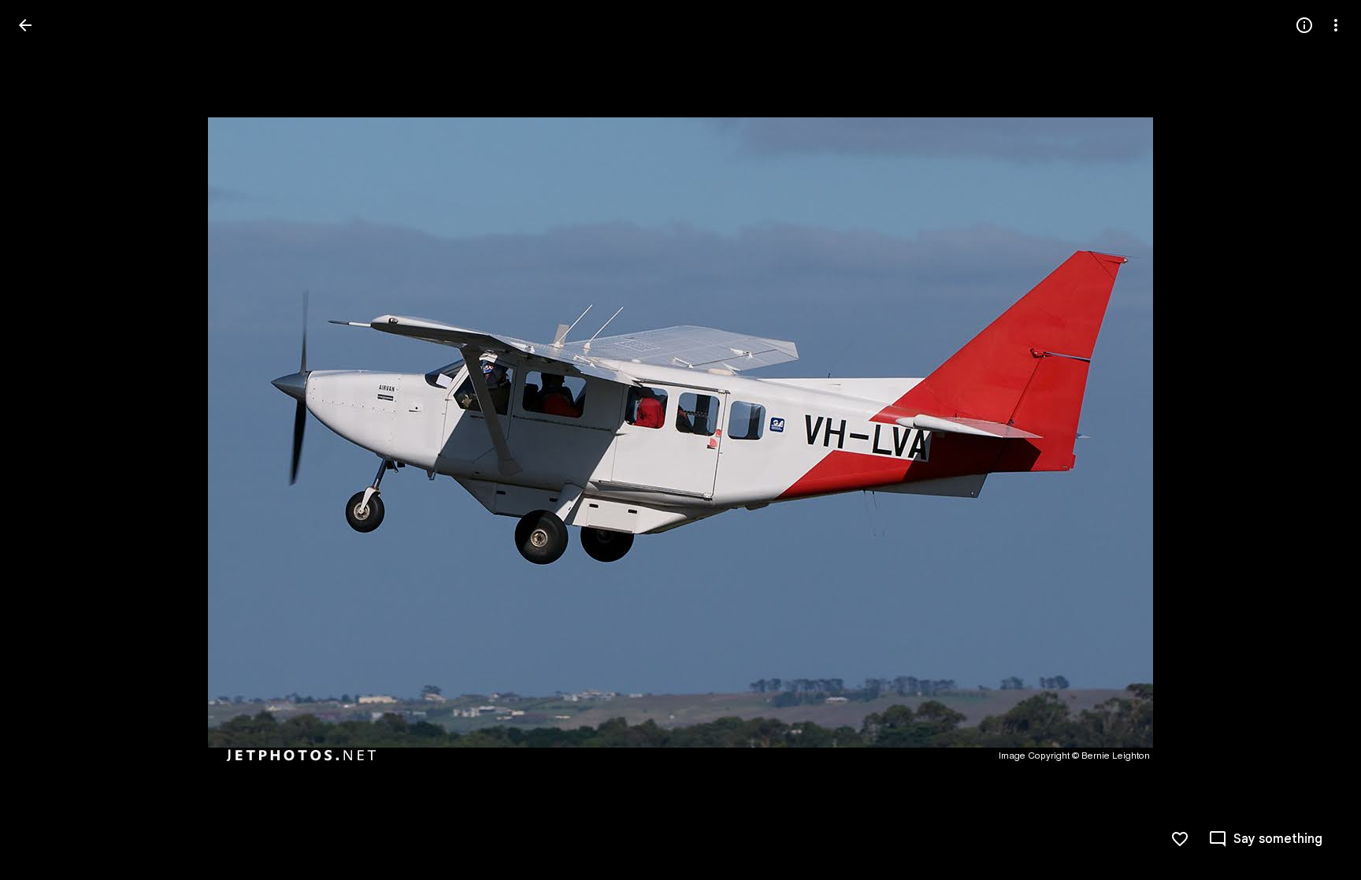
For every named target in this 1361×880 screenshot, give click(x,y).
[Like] (1179, 839)
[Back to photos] (25, 25)
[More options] (1336, 25)
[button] (44, 440)
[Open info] (1304, 25)
